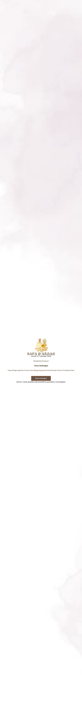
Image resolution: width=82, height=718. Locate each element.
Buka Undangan (41, 378)
